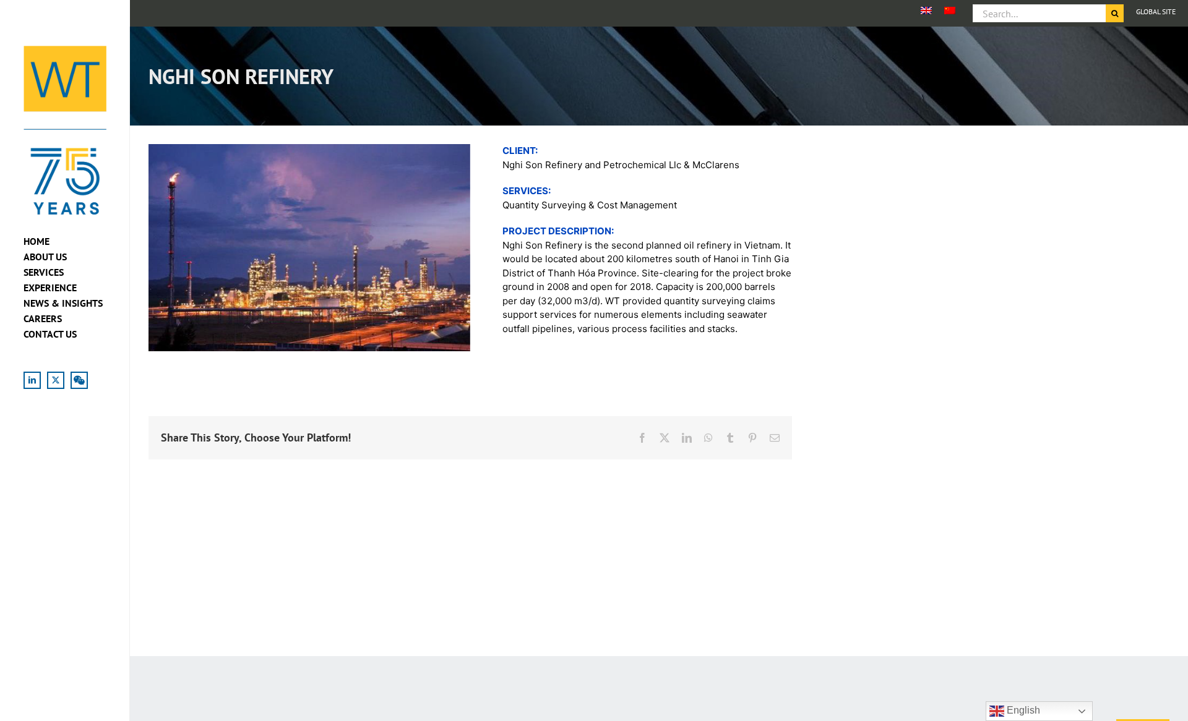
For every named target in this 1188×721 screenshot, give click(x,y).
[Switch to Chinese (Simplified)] (949, 10)
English (1022, 710)
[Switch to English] (926, 10)
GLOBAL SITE (1156, 11)
